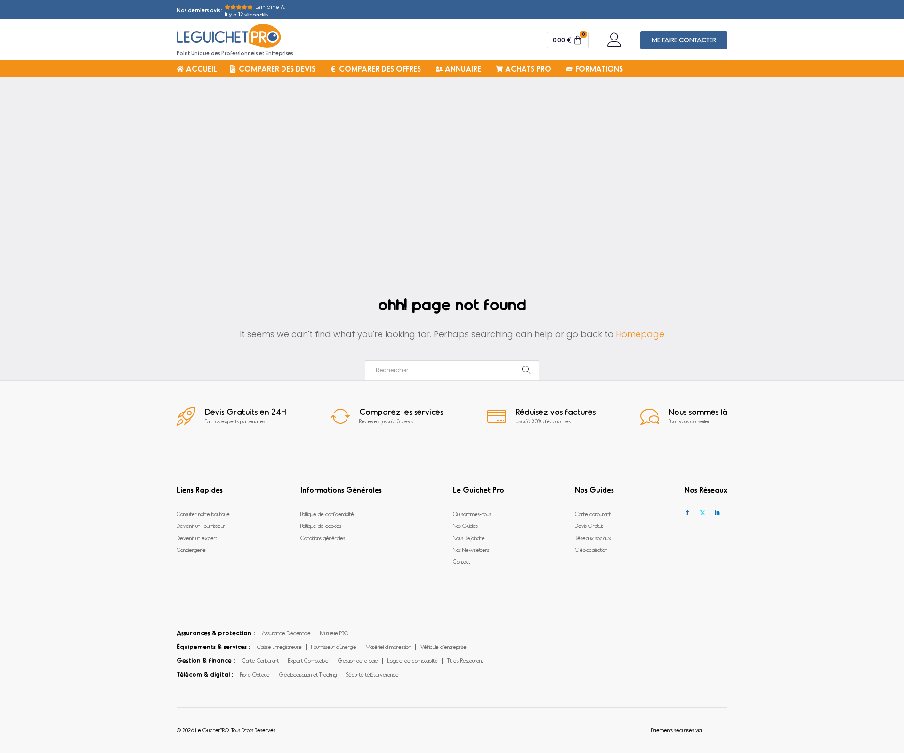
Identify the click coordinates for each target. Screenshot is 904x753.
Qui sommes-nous (472, 513)
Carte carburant (593, 513)
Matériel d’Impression (388, 646)
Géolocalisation (591, 549)
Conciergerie (191, 549)
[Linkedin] (717, 512)
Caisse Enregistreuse (279, 646)
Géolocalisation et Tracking (308, 674)
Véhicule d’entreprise (443, 646)
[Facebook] (687, 512)
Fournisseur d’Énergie (333, 646)
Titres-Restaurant (465, 660)
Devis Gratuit (589, 525)
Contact (461, 561)
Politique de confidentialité (327, 513)
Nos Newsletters (471, 549)
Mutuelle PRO (334, 633)
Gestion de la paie (358, 660)
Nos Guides (465, 525)
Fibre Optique (255, 674)
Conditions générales (322, 537)
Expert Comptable (308, 660)
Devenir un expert (197, 537)
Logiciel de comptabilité (412, 660)
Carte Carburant (260, 660)
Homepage (640, 334)
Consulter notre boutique (203, 513)
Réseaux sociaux (593, 537)
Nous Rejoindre (469, 537)
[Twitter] (702, 512)
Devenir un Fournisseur (201, 525)
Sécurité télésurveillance (372, 674)
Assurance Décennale (286, 633)
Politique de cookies (320, 525)
